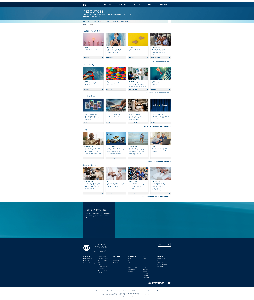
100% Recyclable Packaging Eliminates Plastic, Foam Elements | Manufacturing (137, 117)
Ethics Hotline (161, 258)
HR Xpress (160, 266)
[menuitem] (94, 5)
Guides (129, 263)
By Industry (106, 21)
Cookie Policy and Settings (108, 290)
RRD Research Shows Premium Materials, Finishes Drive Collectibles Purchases (92, 117)
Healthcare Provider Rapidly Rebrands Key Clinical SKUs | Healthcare (137, 84)
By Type (115, 21)
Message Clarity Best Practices (158, 83)
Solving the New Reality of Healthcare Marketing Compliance (160, 149)
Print (84, 265)
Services (86, 256)
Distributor (98, 290)
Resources (87, 21)
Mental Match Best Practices (135, 50)
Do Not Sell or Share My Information (130, 290)
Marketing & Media (88, 258)
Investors (145, 269)
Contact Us (164, 245)
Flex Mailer (116, 262)
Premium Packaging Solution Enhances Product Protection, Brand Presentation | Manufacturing (160, 187)
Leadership (145, 271)
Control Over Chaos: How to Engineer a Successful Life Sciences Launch (116, 185)
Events (144, 267)
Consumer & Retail (103, 260)
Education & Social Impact (103, 263)
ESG (144, 265)
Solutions (117, 256)
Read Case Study (161, 57)
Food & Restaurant (103, 266)
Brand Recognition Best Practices (92, 50)
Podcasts (130, 265)
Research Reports (132, 267)
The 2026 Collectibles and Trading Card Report (115, 115)
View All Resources (161, 61)
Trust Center (144, 290)
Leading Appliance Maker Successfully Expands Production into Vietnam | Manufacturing (92, 186)
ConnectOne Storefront (117, 259)
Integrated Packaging (89, 263)
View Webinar (116, 57)
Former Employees (162, 264)
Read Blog (94, 57)
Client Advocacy (148, 1)
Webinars (130, 271)
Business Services (88, 260)
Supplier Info (146, 277)
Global (137, 1)
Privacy (118, 290)
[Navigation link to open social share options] (169, 21)
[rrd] (85, 5)
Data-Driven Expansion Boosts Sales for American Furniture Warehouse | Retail (160, 52)
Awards (145, 258)
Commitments (146, 263)
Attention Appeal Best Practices (114, 83)
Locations (145, 273)
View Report (116, 122)
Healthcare (101, 268)
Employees (161, 256)
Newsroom (145, 275)
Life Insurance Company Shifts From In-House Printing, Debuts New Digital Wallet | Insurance (92, 150)
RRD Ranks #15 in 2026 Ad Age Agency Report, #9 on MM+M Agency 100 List (160, 116)
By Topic (97, 21)
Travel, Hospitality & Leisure (103, 271)
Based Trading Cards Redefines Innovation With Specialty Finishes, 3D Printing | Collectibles (115, 150)
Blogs (129, 258)
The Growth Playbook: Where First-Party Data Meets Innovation (114, 51)
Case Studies (131, 260)
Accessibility (156, 290)
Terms (149, 290)
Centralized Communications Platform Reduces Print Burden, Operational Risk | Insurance (138, 151)
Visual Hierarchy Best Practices (91, 83)
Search (168, 1)
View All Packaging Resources (156, 126)
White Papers (131, 269)
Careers (159, 1)
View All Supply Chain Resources (155, 196)
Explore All (124, 21)
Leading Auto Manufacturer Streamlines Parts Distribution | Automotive (137, 186)
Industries (102, 256)
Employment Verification (161, 261)
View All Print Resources (158, 161)
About (145, 256)
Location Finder (127, 1)
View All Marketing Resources (156, 93)
